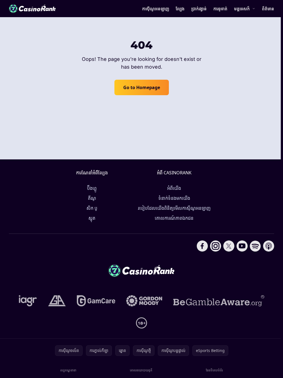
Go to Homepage (141, 87)
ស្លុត (91, 218)
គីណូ (92, 198)
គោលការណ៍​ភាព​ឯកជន (174, 218)
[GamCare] (96, 300)
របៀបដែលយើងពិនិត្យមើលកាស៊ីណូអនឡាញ (174, 208)
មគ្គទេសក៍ (242, 8)
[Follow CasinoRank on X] (228, 246)
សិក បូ (92, 208)
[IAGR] (28, 300)
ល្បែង (180, 8)
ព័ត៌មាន (268, 8)
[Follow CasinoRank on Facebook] (202, 246)
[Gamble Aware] (218, 300)
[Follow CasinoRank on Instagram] (215, 246)
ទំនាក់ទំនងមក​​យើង (174, 198)
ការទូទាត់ (220, 8)
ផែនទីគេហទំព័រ (214, 370)
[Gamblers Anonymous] (57, 300)
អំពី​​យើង (174, 188)
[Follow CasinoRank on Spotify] (255, 246)
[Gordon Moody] (144, 300)
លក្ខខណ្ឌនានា (68, 370)
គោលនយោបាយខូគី (141, 370)
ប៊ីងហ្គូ (92, 188)
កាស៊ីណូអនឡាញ (155, 8)
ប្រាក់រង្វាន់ (199, 8)
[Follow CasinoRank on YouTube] (242, 246)
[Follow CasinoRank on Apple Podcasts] (268, 246)
